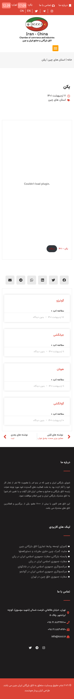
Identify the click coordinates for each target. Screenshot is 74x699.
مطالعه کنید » (57, 311)
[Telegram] (37, 647)
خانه (69, 60)
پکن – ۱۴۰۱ (63, 248)
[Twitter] (30, 647)
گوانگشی (58, 403)
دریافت (52, 248)
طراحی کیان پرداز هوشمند (37, 691)
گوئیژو (60, 300)
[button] (55, 48)
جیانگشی (58, 335)
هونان (60, 369)
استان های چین (56, 60)
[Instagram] (43, 647)
